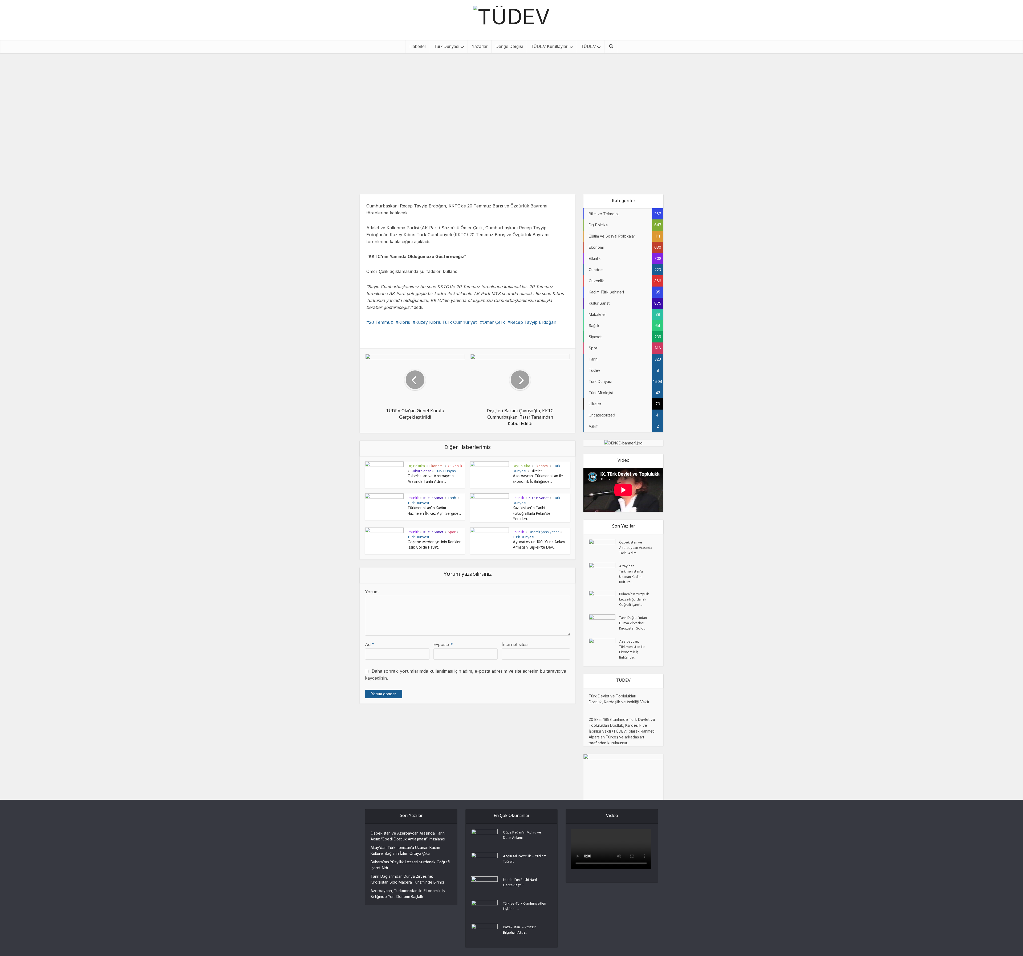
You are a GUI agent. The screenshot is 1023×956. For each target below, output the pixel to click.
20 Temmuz (381, 322)
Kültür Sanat (421, 470)
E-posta (443, 644)
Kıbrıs (404, 322)
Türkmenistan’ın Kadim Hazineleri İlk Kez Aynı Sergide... (434, 511)
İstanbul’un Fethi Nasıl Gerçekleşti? (520, 882)
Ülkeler (536, 470)
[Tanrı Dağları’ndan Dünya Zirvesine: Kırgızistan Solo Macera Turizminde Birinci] (604, 623)
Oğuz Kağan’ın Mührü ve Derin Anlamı (522, 835)
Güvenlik (455, 465)
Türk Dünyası (446, 46)
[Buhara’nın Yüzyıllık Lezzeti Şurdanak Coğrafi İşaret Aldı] (604, 600)
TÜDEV (588, 46)
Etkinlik (524, 101)
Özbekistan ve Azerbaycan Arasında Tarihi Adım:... (431, 479)
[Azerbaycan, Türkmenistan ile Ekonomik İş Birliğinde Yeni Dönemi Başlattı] (604, 647)
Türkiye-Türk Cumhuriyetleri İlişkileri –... (524, 906)
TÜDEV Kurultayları (550, 46)
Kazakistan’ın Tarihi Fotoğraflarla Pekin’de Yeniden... (531, 514)
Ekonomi (436, 465)
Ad (369, 644)
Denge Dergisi (509, 46)
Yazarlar (480, 46)
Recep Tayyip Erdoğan (533, 322)
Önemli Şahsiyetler (544, 531)
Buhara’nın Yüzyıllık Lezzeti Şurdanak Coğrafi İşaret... (634, 599)
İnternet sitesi (515, 644)
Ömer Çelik (494, 322)
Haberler (417, 46)
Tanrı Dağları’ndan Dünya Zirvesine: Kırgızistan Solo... (633, 623)
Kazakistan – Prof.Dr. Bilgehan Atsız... (519, 930)
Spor (452, 531)
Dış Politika (502, 101)
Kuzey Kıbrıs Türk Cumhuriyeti (446, 322)
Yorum (372, 591)
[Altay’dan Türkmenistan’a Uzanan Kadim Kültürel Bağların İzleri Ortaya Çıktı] (604, 572)
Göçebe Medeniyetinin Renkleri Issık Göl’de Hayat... (434, 545)
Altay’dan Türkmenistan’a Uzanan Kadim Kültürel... (631, 574)
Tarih (452, 497)
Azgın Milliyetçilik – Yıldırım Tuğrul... (524, 859)
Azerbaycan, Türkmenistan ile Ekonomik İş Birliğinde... (538, 479)
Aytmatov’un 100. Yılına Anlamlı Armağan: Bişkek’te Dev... (539, 545)
